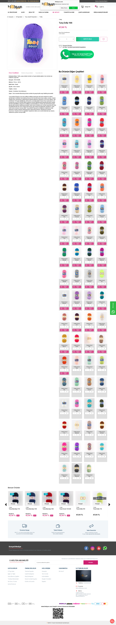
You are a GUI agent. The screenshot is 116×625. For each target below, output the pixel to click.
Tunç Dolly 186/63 (89, 259)
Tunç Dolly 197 (102, 281)
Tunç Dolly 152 (77, 411)
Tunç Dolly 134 (64, 151)
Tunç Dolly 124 (77, 454)
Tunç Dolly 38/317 (64, 346)
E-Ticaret (53, 622)
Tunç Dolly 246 (89, 454)
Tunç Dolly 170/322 (77, 216)
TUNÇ (10, 507)
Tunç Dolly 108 (77, 367)
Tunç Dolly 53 (64, 367)
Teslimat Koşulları (29, 571)
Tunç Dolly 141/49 (102, 151)
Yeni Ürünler (45, 574)
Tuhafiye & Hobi (69, 12)
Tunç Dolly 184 (89, 432)
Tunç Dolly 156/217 (64, 194)
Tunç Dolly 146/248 (89, 173)
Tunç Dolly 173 (89, 216)
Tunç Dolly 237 (77, 324)
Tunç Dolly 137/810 (77, 151)
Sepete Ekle (87, 39)
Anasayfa (44, 571)
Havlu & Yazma (43, 12)
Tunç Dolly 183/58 (64, 259)
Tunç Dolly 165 (102, 194)
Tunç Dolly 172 (64, 432)
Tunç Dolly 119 (102, 367)
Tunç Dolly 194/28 (77, 281)
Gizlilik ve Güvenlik (29, 581)
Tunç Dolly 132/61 (89, 130)
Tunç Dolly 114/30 (77, 108)
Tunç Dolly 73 (102, 302)
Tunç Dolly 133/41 (102, 130)
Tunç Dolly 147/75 (77, 302)
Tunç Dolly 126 (64, 389)
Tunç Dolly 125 (64, 130)
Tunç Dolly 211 (89, 324)
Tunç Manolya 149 (31, 509)
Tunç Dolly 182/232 (77, 432)
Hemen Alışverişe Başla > (101, 1)
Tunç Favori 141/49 (65, 509)
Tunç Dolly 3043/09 (102, 324)
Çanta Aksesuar (84, 12)
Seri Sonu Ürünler (12, 581)
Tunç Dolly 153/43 (102, 173)
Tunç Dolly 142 (64, 173)
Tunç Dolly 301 (89, 346)
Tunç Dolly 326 (89, 475)
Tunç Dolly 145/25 (77, 173)
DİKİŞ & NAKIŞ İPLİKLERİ (101, 12)
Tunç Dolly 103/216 (77, 86)
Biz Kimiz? (61, 571)
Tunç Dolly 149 (102, 389)
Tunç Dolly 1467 (102, 346)
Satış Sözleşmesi (29, 576)
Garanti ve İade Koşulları (31, 579)
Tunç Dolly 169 (64, 216)
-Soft (49, 622)
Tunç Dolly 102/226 (64, 86)
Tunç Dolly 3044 (64, 475)
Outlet (57, 12)
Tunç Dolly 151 (64, 411)
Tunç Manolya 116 (14, 509)
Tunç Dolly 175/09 (102, 216)
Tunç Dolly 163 (102, 411)
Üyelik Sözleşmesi (29, 574)
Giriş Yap (82, 7)
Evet (73, 8)
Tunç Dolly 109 (102, 86)
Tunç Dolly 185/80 (77, 259)
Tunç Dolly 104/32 (89, 86)
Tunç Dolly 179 (77, 238)
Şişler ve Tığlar (11, 574)
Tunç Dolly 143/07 (89, 389)
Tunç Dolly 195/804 (89, 281)
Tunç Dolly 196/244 (77, 475)
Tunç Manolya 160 (48, 509)
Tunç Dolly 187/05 (102, 432)
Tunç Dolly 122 (102, 108)
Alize (23, 12)
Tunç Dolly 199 (64, 454)
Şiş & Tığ (31, 12)
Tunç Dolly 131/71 (77, 130)
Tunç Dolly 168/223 (89, 302)
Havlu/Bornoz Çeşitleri (13, 576)
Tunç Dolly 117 (89, 367)
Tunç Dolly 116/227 (89, 108)
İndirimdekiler (45, 576)
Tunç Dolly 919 (80, 509)
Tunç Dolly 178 (64, 238)
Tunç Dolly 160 (89, 194)
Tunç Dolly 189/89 (64, 281)
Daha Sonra (64, 8)
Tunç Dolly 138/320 (89, 151)
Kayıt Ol (88, 6)
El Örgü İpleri (12, 12)
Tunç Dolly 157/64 (77, 194)
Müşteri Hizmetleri (46, 579)
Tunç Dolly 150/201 (64, 302)
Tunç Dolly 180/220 (89, 238)
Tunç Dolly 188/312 (102, 259)
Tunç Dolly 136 (77, 389)
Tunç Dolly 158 (89, 411)
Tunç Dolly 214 (64, 324)
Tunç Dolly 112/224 (64, 108)
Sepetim (44, 581)
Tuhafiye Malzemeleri (13, 579)
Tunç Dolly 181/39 (102, 238)
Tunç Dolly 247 (102, 454)
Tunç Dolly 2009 (77, 346)
